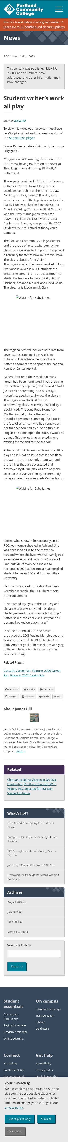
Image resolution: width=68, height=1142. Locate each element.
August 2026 (17, 902)
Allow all (46, 1119)
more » (20, 751)
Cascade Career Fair (17, 671)
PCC (6, 56)
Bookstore (42, 1028)
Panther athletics (14, 1070)
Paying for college (15, 1025)
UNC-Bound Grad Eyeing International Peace (31, 825)
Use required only (19, 1119)
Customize (14, 1131)
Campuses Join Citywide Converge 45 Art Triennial (32, 839)
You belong (10, 1063)
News (12, 37)
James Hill (20, 120)
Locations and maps (48, 1009)
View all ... (18, 932)
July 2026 (15, 912)
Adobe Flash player (22, 138)
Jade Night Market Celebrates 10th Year (31, 865)
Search (15, 966)
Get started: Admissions (11, 1017)
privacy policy (14, 1107)
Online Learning (14, 1038)
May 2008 (27, 56)
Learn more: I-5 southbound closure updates (34, 27)
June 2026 (15, 922)
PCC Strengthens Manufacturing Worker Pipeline (32, 853)
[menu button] (59, 9)
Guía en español (14, 1076)
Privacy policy (44, 1070)
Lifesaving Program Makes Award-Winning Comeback (33, 877)
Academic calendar (15, 1032)
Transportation (45, 1015)
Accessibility (43, 1063)
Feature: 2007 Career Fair (27, 675)
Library (40, 1022)
